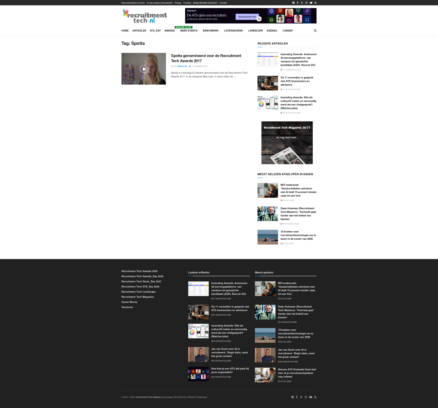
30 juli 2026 (288, 200)
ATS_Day (155, 30)
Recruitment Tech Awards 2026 (139, 271)
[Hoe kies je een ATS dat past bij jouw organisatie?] (251, 15)
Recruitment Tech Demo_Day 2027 (141, 281)
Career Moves (129, 302)
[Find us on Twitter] (302, 2)
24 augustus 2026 (222, 376)
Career (288, 30)
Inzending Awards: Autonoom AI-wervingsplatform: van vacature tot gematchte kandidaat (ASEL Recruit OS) (299, 59)
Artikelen (139, 30)
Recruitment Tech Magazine (137, 296)
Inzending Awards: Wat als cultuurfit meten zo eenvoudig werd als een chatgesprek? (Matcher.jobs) (298, 102)
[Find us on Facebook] (297, 2)
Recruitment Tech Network (148, 397)
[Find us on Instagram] (306, 2)
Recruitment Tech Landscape (138, 291)
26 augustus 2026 (222, 341)
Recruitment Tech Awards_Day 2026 (142, 276)
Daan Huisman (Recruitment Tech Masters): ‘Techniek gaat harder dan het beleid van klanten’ (298, 213)
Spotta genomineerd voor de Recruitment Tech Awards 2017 (206, 58)
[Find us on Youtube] (311, 2)
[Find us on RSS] (316, 2)
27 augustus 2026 (222, 298)
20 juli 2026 (288, 243)
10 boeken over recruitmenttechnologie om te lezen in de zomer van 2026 (298, 235)
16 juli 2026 (285, 381)
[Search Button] (315, 30)
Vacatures (127, 307)
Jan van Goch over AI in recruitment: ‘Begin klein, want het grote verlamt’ (229, 352)
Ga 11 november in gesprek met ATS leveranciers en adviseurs (297, 81)
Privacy (178, 2)
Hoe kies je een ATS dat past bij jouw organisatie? (230, 370)
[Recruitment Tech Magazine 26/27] (287, 142)
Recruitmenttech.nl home (133, 2)
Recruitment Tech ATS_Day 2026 (140, 286)
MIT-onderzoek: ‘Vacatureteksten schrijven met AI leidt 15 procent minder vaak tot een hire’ (299, 190)
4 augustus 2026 (290, 223)
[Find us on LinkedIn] (293, 2)
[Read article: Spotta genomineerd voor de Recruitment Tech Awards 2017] (143, 69)
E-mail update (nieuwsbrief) (159, 2)
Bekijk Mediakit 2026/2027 (205, 2)
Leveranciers (233, 30)
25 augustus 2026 (222, 360)
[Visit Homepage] (144, 15)
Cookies (187, 2)
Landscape (255, 30)
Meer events (188, 30)
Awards (170, 30)
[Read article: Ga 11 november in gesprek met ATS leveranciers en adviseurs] (267, 83)
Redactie (182, 66)
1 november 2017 (199, 66)
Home (125, 30)
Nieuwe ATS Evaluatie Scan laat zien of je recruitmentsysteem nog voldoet (297, 372)
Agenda (272, 30)
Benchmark (210, 30)
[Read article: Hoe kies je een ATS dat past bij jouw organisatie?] (198, 374)
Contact (223, 2)
